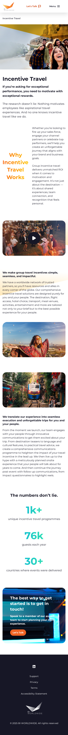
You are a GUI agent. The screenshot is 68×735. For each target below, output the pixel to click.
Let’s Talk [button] (18, 632)
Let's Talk (31, 6)
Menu (52, 6)
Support (34, 676)
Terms (34, 687)
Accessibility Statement (34, 693)
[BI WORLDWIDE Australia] (8, 6)
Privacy (34, 682)
